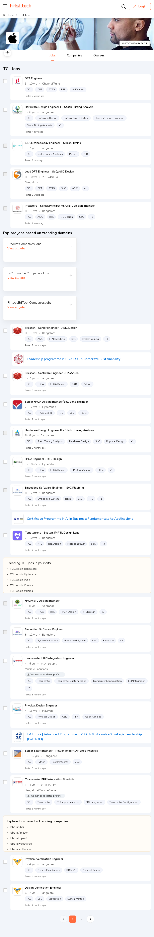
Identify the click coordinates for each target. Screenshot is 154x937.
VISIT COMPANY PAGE (134, 43)
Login (142, 6)
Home (10, 15)
